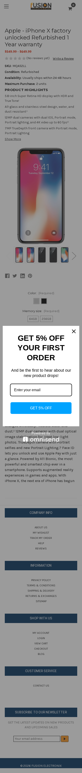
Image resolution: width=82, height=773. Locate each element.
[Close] (73, 331)
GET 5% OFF (41, 408)
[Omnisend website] (41, 436)
